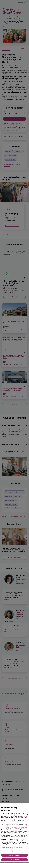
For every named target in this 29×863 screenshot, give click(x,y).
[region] (14, 832)
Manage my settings (14, 851)
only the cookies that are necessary (19, 828)
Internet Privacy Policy (7, 847)
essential (25, 816)
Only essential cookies (14, 855)
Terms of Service (18, 847)
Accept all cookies (14, 859)
